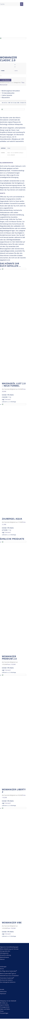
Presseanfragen (4, 1013)
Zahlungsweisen (4, 953)
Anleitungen (3, 966)
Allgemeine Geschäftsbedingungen (9, 947)
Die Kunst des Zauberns (6, 980)
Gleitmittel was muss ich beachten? (9, 975)
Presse (1, 1011)
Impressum (3, 993)
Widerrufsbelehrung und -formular (9, 949)
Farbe (3, 70)
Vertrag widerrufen (5, 951)
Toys (22, 82)
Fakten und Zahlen (5, 1009)
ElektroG (2, 959)
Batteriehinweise (4, 957)
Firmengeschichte (4, 1007)
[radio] (20, 65)
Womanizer (3, 85)
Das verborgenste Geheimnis (7, 982)
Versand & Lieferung (5, 955)
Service (2, 968)
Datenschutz (3, 991)
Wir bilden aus (4, 1003)
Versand (7, 399)
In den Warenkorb (6, 80)
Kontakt (2, 989)
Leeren (16, 70)
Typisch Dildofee (4, 1005)
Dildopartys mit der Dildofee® (8, 1001)
